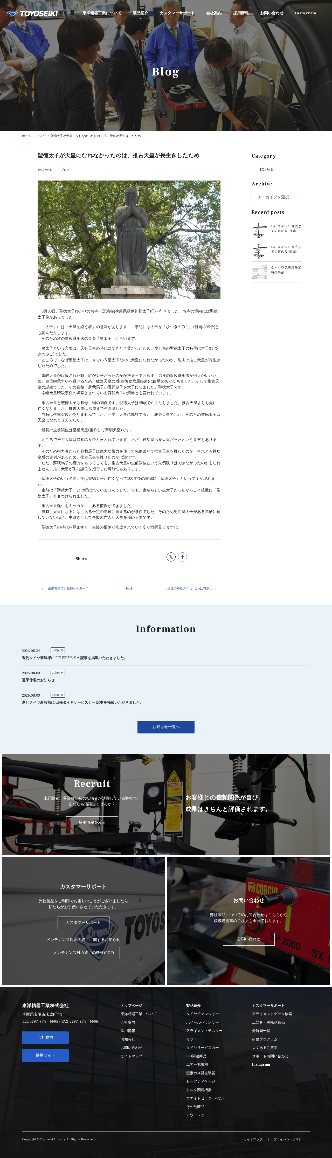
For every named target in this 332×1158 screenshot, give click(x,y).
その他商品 (195, 1107)
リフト (191, 1039)
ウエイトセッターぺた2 (205, 1098)
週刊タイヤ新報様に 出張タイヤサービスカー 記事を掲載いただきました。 (82, 702)
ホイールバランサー (202, 1022)
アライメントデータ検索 (272, 1014)
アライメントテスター (204, 1031)
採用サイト (45, 1055)
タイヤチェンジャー (202, 1014)
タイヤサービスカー (202, 1047)
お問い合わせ (131, 1047)
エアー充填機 (197, 1064)
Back (129, 589)
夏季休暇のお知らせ (38, 680)
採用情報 (128, 1031)
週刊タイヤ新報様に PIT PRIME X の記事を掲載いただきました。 (75, 658)
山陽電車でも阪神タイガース (68, 589)
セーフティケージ (200, 1081)
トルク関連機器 (199, 1090)
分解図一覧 (261, 1031)
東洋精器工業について (139, 1014)
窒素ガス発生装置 (200, 1073)
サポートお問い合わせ (270, 1056)
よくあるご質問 (265, 1047)
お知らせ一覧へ (166, 726)
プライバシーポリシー (289, 1139)
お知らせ (266, 169)
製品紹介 (140, 13)
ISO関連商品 (196, 1056)
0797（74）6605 (44, 1021)
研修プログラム (265, 1039)
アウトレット (197, 1115)
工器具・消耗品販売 (268, 1022)
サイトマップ (131, 1056)
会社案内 (45, 1037)
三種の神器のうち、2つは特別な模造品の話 (193, 589)
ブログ (65, 170)
